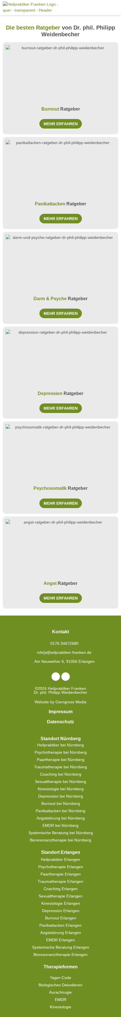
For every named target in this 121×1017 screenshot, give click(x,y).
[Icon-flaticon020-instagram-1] (65, 676)
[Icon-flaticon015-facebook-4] (55, 676)
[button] (114, 7)
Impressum (61, 711)
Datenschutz (60, 721)
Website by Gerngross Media (60, 702)
